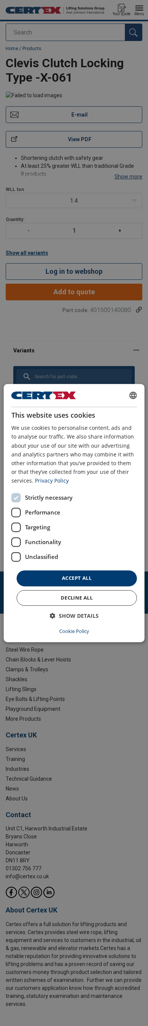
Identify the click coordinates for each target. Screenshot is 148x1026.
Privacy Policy (52, 480)
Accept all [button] (76, 578)
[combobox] (133, 395)
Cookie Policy (74, 631)
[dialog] (74, 513)
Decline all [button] (77, 597)
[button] (74, 615)
